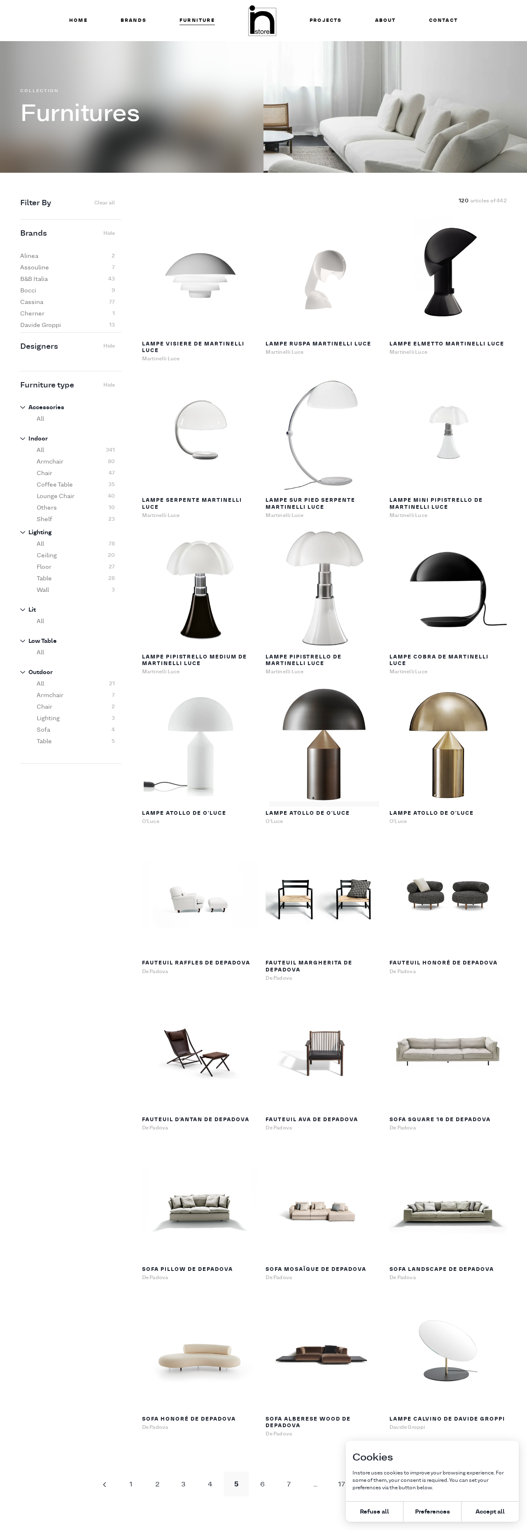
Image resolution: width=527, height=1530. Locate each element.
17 (341, 1483)
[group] (67, 256)
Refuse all (374, 1511)
